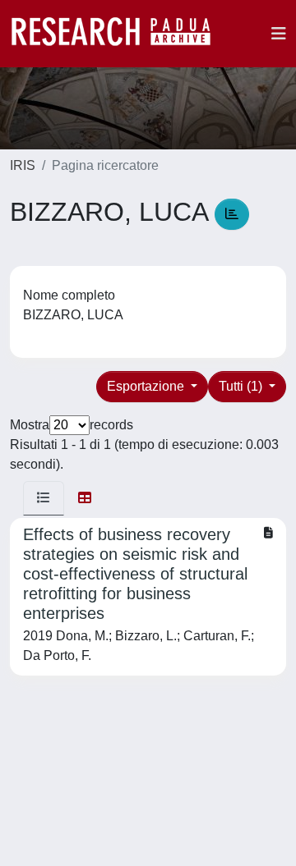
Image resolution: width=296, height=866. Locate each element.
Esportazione (147, 386)
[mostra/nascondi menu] (278, 33)
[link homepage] (119, 33)
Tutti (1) (242, 386)
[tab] (43, 498)
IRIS (22, 165)
